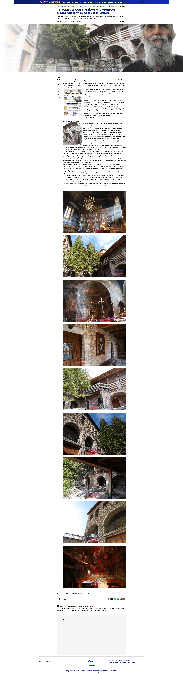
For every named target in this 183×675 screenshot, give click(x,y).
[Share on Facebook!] (59, 81)
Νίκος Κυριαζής (63, 21)
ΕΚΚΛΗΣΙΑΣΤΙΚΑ (74, 6)
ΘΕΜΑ (81, 6)
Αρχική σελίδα (60, 6)
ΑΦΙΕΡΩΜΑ (67, 6)
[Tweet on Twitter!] (59, 85)
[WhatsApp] (59, 88)
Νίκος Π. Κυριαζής (88, 6)
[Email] (59, 97)
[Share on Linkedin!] (59, 91)
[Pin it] (59, 94)
